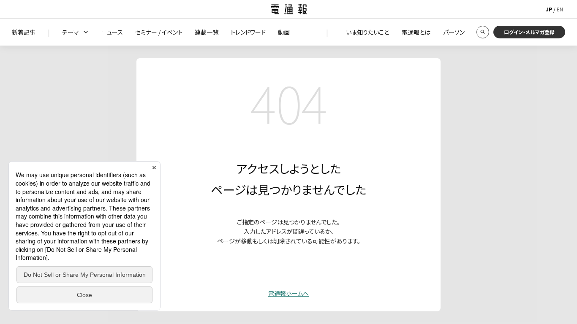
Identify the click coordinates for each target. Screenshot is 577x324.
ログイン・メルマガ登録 (529, 31)
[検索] (482, 32)
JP (549, 9)
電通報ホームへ (288, 293)
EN (560, 9)
